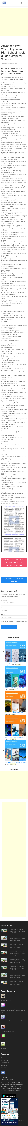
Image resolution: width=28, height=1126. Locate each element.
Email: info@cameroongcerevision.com (12, 1085)
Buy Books (4, 1065)
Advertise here (4, 1060)
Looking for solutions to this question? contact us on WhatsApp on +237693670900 (14, 562)
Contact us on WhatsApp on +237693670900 (14, 580)
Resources (5, 1054)
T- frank (19, 63)
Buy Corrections (5, 1062)
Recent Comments (8, 991)
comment (4, 600)
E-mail (3, 614)
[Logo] (4, 3)
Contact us (4, 1058)
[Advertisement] (14, 22)
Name (3, 608)
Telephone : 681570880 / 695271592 (11, 1083)
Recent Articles (6, 926)
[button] (9, 1111)
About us (3, 1067)
